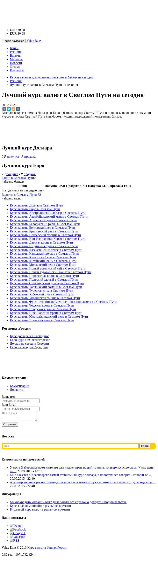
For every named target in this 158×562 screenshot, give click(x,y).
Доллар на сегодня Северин (29, 343)
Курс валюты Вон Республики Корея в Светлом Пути (47, 238)
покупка (13, 156)
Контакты (17, 70)
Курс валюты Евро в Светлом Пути (35, 209)
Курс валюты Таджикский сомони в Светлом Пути (46, 287)
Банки (14, 48)
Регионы (16, 52)
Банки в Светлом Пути (18, 178)
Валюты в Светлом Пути (19, 194)
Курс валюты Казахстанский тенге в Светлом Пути (46, 250)
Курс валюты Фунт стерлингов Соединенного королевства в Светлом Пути (63, 301)
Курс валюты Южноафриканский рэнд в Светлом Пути (49, 316)
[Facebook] (18, 529)
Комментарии (19, 386)
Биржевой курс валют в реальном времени (40, 509)
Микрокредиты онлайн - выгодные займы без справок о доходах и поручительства (68, 502)
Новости (16, 63)
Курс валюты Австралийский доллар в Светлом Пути (48, 213)
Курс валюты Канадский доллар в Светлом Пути (44, 253)
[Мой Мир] (18, 109)
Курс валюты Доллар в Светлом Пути (36, 205)
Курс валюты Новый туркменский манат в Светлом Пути (50, 272)
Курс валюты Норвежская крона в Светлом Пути (44, 276)
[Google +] (18, 533)
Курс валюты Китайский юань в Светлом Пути (43, 261)
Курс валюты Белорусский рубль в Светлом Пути (45, 224)
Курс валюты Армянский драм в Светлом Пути (43, 220)
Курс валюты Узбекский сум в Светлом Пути (42, 294)
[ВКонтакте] (4, 109)
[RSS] (14, 540)
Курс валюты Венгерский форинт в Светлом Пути (45, 235)
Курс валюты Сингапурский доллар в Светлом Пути (47, 283)
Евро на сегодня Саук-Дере (29, 347)
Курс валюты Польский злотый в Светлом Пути (44, 279)
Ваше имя (8, 396)
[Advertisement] (79, 11)
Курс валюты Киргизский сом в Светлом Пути (43, 257)
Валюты (15, 55)
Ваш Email (9, 404)
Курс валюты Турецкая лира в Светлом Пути (41, 290)
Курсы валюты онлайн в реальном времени (40, 505)
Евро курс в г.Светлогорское (30, 340)
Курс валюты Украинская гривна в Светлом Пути (45, 298)
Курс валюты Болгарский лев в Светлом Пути (42, 227)
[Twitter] (9, 109)
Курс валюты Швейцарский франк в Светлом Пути (46, 313)
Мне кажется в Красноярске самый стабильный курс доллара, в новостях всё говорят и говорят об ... (81, 475)
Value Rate (34, 40)
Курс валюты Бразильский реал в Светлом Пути (44, 231)
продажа (30, 156)
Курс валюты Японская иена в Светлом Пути (42, 320)
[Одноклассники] (13, 109)
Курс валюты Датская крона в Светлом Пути (41, 242)
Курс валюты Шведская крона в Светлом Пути (43, 309)
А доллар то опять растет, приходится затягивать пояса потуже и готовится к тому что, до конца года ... (83, 482)
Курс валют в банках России (47, 547)
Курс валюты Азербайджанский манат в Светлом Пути (49, 216)
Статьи (15, 66)
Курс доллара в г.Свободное (29, 336)
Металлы (16, 59)
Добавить (16, 389)
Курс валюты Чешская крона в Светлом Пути (42, 305)
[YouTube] (17, 537)
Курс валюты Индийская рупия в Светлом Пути (44, 246)
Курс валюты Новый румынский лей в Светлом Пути (48, 268)
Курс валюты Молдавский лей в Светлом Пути (43, 264)
